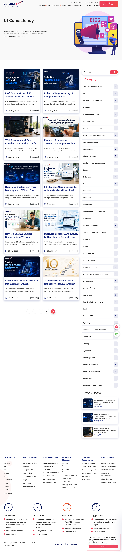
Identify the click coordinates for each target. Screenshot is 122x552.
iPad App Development (70, 485)
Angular (6, 486)
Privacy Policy (59, 544)
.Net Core (7, 463)
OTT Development (68, 488)
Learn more (100, 542)
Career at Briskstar (29, 476)
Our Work (77, 6)
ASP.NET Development (50, 463)
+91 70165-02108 (77, 2)
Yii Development (106, 479)
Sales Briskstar (12, 534)
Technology (66, 6)
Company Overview (30, 463)
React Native (8, 480)
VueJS (6, 483)
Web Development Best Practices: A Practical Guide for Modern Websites (105, 431)
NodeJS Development (89, 473)
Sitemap (74, 544)
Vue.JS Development (89, 470)
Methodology (27, 473)
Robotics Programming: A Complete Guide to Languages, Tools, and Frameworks (105, 416)
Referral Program (29, 486)
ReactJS (6, 490)
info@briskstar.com (93, 2)
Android (6, 473)
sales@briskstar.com (14, 531)
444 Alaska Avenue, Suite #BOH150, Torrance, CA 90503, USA (74, 522)
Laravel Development (108, 463)
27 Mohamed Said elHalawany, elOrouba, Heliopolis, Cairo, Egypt (106, 522)
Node (5, 476)
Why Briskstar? (28, 466)
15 (47, 311)
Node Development (49, 476)
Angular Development (89, 463)
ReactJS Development (89, 467)
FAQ (67, 544)
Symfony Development (109, 466)
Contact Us (27, 483)
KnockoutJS (8, 493)
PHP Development (49, 479)
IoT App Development (69, 475)
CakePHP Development (109, 482)
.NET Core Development (51, 472)
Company (87, 6)
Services (42, 6)
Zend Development (107, 470)
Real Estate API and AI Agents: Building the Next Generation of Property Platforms (105, 402)
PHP (5, 466)
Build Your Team (53, 6)
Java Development (49, 482)
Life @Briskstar (28, 470)
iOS (5, 470)
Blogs (96, 6)
